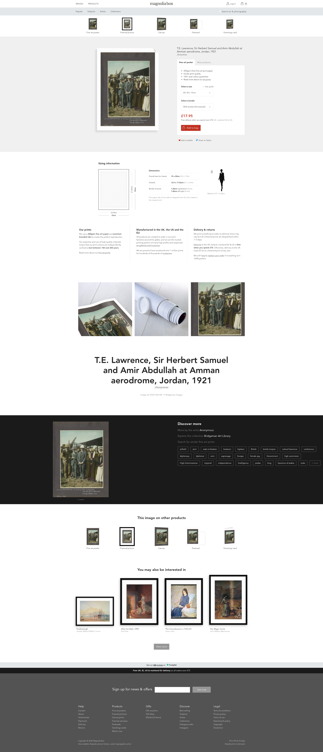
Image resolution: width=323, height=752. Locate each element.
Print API (232, 741)
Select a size (197, 86)
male (303, 463)
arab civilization (210, 449)
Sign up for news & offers (132, 689)
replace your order (216, 255)
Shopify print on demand (235, 744)
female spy (255, 456)
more (316, 463)
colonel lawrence (289, 449)
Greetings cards (119, 728)
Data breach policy (221, 721)
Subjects (91, 11)
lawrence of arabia (286, 463)
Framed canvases (120, 721)
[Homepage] (161, 4)
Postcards (116, 724)
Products (93, 4)
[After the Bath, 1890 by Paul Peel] (139, 602)
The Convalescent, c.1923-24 (178, 629)
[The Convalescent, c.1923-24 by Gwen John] (184, 602)
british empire (269, 449)
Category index (186, 724)
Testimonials (83, 717)
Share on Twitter (205, 140)
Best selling (185, 710)
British (254, 449)
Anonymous (182, 54)
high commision (291, 456)
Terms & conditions (222, 710)
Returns (81, 728)
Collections (116, 11)
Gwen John (169, 631)
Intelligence (243, 463)
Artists (103, 11)
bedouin (227, 449)
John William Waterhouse (220, 631)
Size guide (209, 86)
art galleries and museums (148, 245)
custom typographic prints (120, 744)
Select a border (188, 100)
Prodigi (242, 741)
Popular (79, 11)
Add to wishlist (187, 140)
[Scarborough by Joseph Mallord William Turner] (95, 611)
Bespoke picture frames (99, 744)
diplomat (200, 456)
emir (213, 456)
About (81, 714)
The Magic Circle (217, 629)
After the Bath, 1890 (130, 629)
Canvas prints (118, 717)
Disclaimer (218, 728)
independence (224, 463)
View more (161, 646)
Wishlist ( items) (153, 717)
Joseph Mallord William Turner (88, 631)
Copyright (217, 724)
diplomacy (184, 456)
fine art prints (104, 253)
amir (195, 449)
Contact (81, 710)
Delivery (197, 244)
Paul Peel (124, 631)
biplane (241, 449)
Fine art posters (119, 710)
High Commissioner (189, 463)
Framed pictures (119, 714)
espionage (226, 456)
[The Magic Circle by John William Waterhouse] (228, 600)
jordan (258, 463)
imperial (208, 463)
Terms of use (219, 717)
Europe (240, 456)
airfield (183, 449)
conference (309, 449)
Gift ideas (150, 714)
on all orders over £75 (161, 670)
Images (79, 4)
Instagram (184, 728)
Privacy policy (219, 714)
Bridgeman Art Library (217, 436)
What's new (117, 731)
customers (167, 253)
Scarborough (82, 629)
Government (272, 456)
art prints (207, 79)
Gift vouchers (152, 710)
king (269, 463)
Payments (82, 721)
